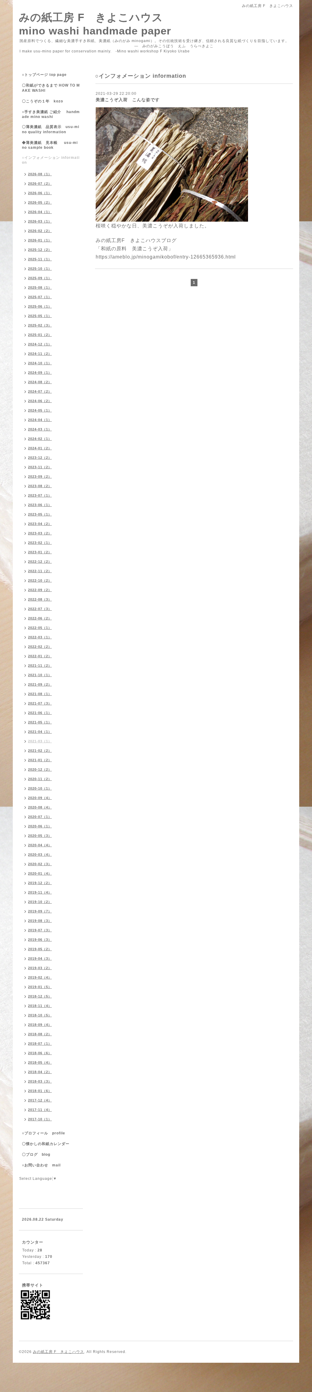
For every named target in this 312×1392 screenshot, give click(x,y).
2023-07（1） (40, 495)
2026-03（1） (40, 221)
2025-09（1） (40, 278)
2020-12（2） (40, 769)
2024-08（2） (40, 382)
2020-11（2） (40, 779)
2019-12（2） (40, 883)
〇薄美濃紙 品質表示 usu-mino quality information (50, 129)
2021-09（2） (40, 684)
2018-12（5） (40, 996)
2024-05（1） (40, 410)
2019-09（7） (40, 911)
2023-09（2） (40, 476)
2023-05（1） (40, 514)
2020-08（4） (40, 807)
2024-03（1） (40, 429)
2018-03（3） (40, 1081)
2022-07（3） (40, 609)
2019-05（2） (40, 949)
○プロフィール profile (43, 1133)
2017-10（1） (40, 1119)
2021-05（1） (40, 722)
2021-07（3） (40, 703)
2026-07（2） (40, 183)
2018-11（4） (40, 1006)
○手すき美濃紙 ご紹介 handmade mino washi (51, 114)
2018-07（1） (40, 1043)
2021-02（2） (40, 750)
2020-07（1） (40, 817)
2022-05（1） (40, 628)
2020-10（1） (40, 788)
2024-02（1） (40, 439)
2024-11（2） (40, 353)
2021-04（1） (40, 731)
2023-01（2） (40, 552)
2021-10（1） (40, 675)
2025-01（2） (40, 335)
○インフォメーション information (51, 160)
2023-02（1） (40, 542)
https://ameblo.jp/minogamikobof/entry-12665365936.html (166, 256)
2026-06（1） (40, 193)
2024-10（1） (40, 363)
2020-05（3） (40, 835)
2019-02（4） (40, 977)
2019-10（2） (40, 902)
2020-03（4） (40, 854)
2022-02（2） (40, 646)
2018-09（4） (40, 1024)
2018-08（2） (40, 1034)
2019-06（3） (40, 939)
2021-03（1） (40, 741)
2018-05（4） (40, 1062)
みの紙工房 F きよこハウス (58, 1352)
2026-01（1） (40, 240)
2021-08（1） (40, 694)
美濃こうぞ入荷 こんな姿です (128, 99)
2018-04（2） (40, 1072)
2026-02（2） (40, 231)
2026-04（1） (40, 212)
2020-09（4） (40, 798)
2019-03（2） (40, 968)
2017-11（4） (40, 1110)
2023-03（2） (40, 533)
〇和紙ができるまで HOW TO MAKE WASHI (51, 88)
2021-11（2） (40, 665)
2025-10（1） (40, 268)
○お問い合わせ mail (41, 1165)
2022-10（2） (40, 580)
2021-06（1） (40, 713)
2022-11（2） (40, 571)
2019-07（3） (40, 930)
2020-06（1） (40, 826)
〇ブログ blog (36, 1154)
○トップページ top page (44, 75)
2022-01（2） (40, 656)
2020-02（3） (40, 864)
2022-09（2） (40, 590)
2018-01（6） (40, 1091)
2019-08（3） (40, 921)
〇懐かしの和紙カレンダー (49, 1144)
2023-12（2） (40, 457)
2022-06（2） (40, 618)
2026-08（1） (40, 174)
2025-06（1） (40, 306)
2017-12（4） (40, 1100)
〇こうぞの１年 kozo (42, 101)
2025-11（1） (40, 259)
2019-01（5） (40, 987)
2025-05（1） (40, 316)
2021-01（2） (40, 760)
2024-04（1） (40, 420)
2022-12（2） (40, 561)
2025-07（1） (40, 297)
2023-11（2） (40, 467)
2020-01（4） (40, 873)
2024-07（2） (40, 391)
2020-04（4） (40, 845)
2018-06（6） (40, 1053)
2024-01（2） (40, 448)
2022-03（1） (40, 637)
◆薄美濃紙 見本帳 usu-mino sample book (50, 145)
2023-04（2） (40, 524)
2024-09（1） (40, 372)
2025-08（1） (40, 287)
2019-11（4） (40, 892)
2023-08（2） (40, 486)
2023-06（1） (40, 505)
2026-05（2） (40, 202)
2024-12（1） (40, 344)
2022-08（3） (40, 599)
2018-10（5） (40, 1015)
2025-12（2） (40, 250)
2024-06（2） (40, 401)
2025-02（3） (40, 325)
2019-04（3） (40, 958)
